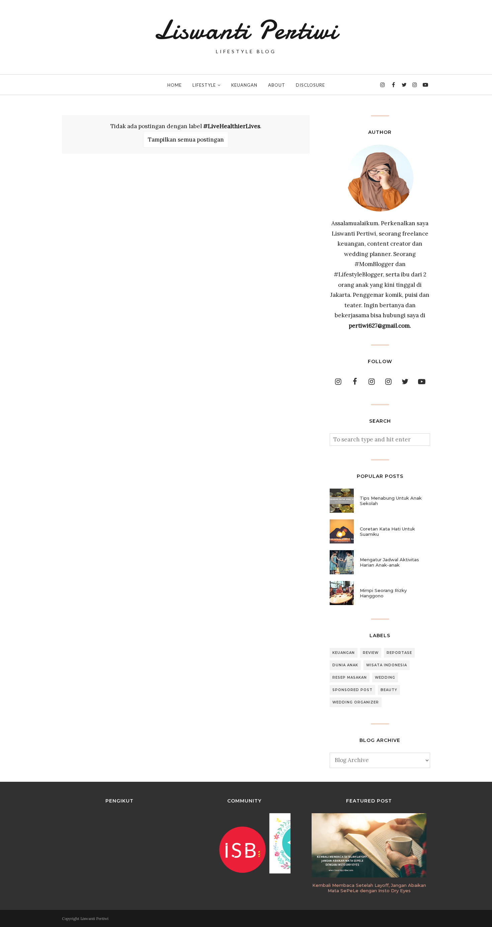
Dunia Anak (345, 665)
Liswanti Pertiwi (246, 30)
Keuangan (343, 653)
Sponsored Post (352, 690)
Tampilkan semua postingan (186, 139)
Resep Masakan (349, 677)
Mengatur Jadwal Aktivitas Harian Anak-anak (389, 562)
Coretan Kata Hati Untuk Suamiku (387, 531)
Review (371, 653)
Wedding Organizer (355, 702)
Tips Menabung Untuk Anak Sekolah (391, 500)
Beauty (389, 690)
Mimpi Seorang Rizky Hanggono (383, 593)
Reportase (399, 653)
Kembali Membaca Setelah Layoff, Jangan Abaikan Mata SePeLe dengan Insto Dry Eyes (369, 887)
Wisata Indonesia (386, 665)
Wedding (385, 677)
